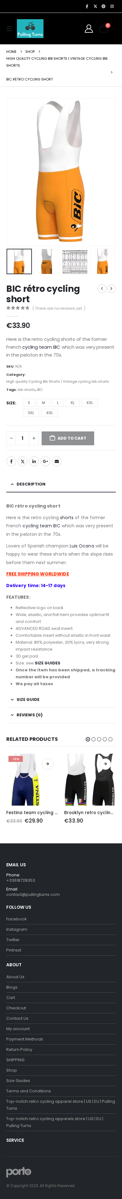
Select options (47, 764)
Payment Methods (24, 1039)
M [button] (43, 402)
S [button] (29, 402)
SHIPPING (15, 1060)
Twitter (23, 461)
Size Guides (18, 1081)
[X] (95, 6)
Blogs (12, 987)
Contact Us (17, 1018)
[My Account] (89, 29)
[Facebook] (87, 6)
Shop (11, 1070)
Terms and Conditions (28, 1091)
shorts (67, 517)
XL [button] (72, 402)
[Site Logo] (30, 28)
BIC (40, 389)
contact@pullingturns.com (33, 894)
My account (18, 1029)
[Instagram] (112, 6)
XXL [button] (89, 402)
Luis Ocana (81, 546)
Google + (45, 461)
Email (57, 461)
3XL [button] (31, 412)
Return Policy (19, 1049)
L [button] (57, 402)
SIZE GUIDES (47, 663)
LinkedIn (34, 461)
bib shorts (26, 389)
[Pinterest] (103, 6)
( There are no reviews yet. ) (59, 308)
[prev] (102, 288)
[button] (11, 28)
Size (10, 403)
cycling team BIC (41, 347)
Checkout (16, 1008)
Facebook (11, 461)
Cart (10, 998)
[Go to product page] (90, 780)
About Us (15, 977)
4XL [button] (49, 412)
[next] (111, 288)
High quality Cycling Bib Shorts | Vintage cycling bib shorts (57, 381)
